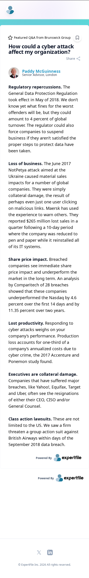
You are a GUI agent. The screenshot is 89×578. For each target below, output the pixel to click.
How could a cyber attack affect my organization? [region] (41, 49)
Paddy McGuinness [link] (41, 71)
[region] (44, 266)
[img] (13, 72)
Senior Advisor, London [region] (39, 74)
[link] (44, 457)
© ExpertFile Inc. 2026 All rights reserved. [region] (44, 565)
